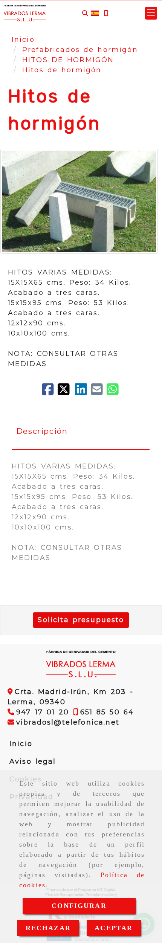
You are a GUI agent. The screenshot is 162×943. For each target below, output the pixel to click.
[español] (95, 13)
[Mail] (99, 392)
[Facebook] (50, 392)
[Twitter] (66, 392)
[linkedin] (83, 392)
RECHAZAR (48, 928)
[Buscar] (85, 13)
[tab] (81, 431)
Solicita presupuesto (81, 620)
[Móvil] (106, 13)
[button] (151, 13)
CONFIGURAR (79, 905)
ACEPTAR (114, 928)
